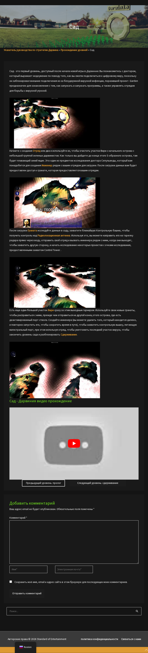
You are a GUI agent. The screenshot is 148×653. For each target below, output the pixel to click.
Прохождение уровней (74, 50)
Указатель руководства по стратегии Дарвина (31, 50)
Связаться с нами (131, 639)
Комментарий (18, 517)
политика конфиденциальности (99, 639)
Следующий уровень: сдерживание (97, 483)
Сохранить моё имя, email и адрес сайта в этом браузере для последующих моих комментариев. (71, 582)
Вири (51, 310)
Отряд (36, 150)
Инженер (47, 165)
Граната (32, 230)
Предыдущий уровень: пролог (43, 483)
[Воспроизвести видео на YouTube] (73, 443)
